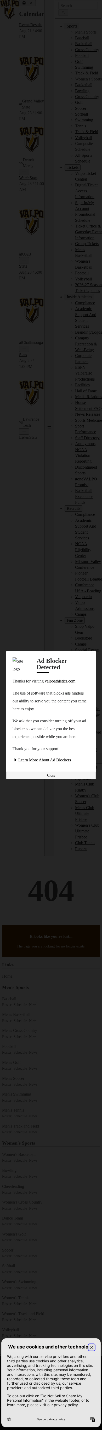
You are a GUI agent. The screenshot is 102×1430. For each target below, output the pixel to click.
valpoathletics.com (60, 681)
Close (51, 775)
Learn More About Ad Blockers (44, 760)
